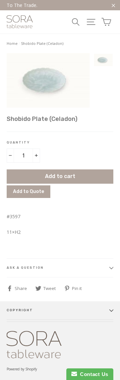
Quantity (18, 142)
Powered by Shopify (22, 369)
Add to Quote (28, 191)
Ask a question (25, 268)
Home (12, 43)
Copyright (20, 310)
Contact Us (92, 374)
